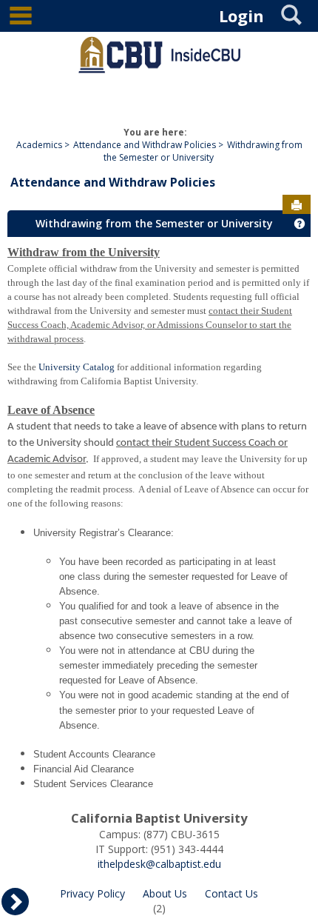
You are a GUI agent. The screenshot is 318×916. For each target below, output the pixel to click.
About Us (165, 893)
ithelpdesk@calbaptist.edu (159, 864)
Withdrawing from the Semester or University (203, 151)
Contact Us (231, 893)
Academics (39, 144)
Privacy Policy (92, 893)
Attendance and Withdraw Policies (144, 144)
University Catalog (76, 366)
